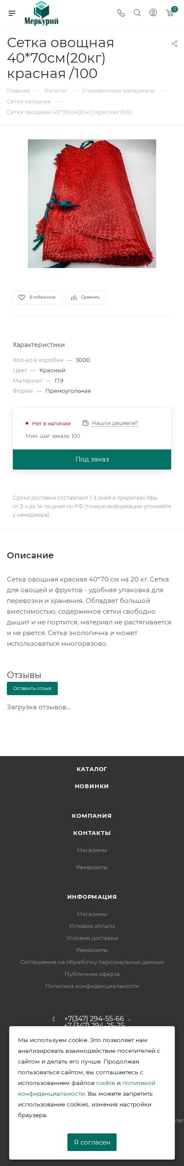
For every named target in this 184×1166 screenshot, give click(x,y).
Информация (92, 896)
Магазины (92, 850)
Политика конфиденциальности (92, 985)
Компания (92, 815)
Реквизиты (92, 867)
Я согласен (92, 1142)
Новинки (92, 786)
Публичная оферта (92, 973)
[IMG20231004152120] (92, 203)
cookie (105, 1082)
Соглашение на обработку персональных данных (92, 961)
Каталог (92, 768)
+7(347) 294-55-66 (94, 1018)
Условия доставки (92, 937)
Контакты (91, 832)
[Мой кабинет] (153, 13)
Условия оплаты (92, 925)
